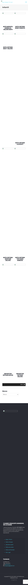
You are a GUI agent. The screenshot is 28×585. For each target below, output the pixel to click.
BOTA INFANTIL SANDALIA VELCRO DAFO (8, 28)
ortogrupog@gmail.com (9, 565)
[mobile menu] (26, 2)
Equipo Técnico (9, 539)
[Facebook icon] (11, 580)
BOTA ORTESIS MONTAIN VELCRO (8, 259)
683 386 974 (7, 564)
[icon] (16, 580)
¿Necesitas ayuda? (9, 544)
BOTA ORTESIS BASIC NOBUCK (20, 27)
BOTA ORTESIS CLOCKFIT (20, 143)
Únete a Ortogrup (9, 542)
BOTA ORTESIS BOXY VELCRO (8, 47)
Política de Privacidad (10, 549)
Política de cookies (9, 547)
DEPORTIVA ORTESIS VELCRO (20, 375)
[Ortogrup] (6, 2)
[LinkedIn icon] (13, 580)
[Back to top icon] (25, 582)
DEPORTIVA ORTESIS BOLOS (8, 374)
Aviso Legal (8, 552)
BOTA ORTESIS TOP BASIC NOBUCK (20, 259)
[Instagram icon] (14, 580)
